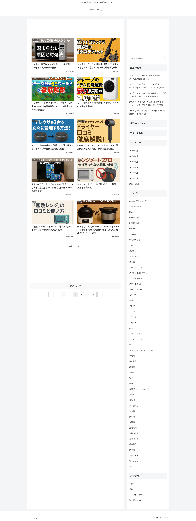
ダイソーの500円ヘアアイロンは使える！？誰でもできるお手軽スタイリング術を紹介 (147, 86)
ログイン (133, 484)
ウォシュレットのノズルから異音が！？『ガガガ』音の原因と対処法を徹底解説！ (147, 94)
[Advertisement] (75, 28)
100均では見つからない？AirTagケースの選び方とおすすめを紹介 (147, 112)
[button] (165, 58)
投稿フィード (134, 489)
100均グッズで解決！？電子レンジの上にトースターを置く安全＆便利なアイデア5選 (147, 103)
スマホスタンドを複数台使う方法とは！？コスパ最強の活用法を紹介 (147, 77)
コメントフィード (136, 495)
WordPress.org (135, 500)
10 (94, 295)
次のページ (75, 286)
